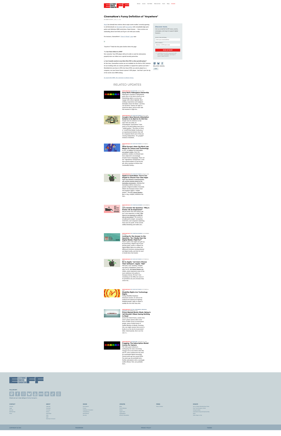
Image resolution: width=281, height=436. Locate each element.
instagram (23, 394)
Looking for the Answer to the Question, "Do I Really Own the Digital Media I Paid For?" (134, 238)
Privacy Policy (146, 427)
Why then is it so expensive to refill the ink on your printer (132, 215)
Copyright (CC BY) (15, 427)
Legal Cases (122, 411)
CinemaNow (128, 27)
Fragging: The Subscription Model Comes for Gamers (135, 344)
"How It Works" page (126, 36)
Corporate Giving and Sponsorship (201, 411)
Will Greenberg (136, 309)
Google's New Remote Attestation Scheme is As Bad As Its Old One (135, 118)
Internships (48, 413)
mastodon (11, 394)
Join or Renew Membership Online (201, 406)
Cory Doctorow (136, 115)
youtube (35, 394)
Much (105, 24)
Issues (144, 3)
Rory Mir (134, 91)
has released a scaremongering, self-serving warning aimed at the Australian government (133, 181)
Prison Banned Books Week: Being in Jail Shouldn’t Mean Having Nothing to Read (136, 314)
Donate (173, 3)
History (47, 411)
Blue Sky (29, 394)
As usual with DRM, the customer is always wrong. (119, 77)
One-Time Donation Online (199, 408)
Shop (168, 3)
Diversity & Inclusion (50, 418)
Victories (48, 409)
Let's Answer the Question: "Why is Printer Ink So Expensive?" (135, 209)
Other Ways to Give (197, 415)
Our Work (149, 3)
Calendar (48, 406)
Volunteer (48, 408)
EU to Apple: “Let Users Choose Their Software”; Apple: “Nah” (134, 263)
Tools (163, 3)
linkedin (46, 394)
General (11, 406)
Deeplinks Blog (126, 91)
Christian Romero (137, 205)
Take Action (157, 3)
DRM (155, 68)
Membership (12, 411)
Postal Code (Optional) (161, 37)
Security (11, 409)
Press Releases (123, 408)
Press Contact (159, 406)
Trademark (79, 427)
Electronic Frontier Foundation (116, 6)
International (86, 413)
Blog (120, 406)
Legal (10, 408)
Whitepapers (122, 413)
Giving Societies (196, 409)
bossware (135, 157)
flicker (41, 394)
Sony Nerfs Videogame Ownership (135, 92)
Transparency (86, 411)
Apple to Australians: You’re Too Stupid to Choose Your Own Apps (135, 176)
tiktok (52, 394)
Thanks (209, 427)
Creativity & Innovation (88, 409)
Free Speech (86, 406)
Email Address (159, 42)
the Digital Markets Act (137, 269)
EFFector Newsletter (124, 415)
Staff (47, 416)
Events (121, 409)
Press (10, 413)
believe (130, 150)
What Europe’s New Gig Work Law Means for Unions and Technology (135, 147)
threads (58, 394)
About (138, 3)
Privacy (84, 408)
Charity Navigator (32, 398)
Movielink (119, 27)
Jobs (47, 415)
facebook (17, 394)
